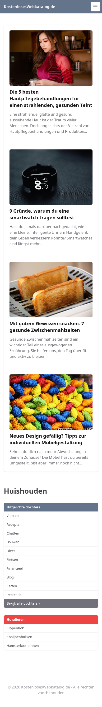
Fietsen (12, 559)
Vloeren (13, 515)
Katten (12, 586)
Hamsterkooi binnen (23, 645)
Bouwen (13, 542)
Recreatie (14, 594)
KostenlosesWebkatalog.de (29, 6)
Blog (10, 577)
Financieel (15, 568)
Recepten (14, 524)
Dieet (11, 551)
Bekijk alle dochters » (23, 603)
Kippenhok (15, 628)
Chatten (13, 533)
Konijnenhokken (19, 637)
